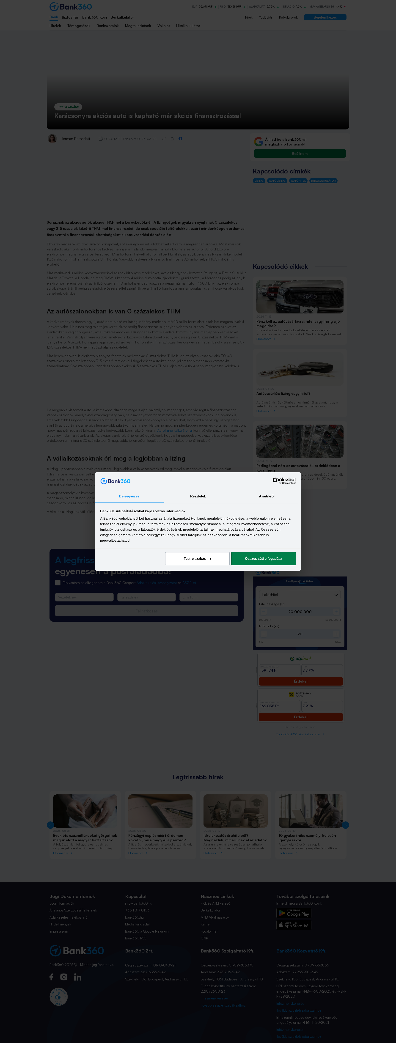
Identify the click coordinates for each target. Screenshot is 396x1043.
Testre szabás (195, 558)
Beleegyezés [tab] (129, 496)
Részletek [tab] (198, 496)
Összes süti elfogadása (263, 558)
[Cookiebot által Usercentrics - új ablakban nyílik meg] (276, 481)
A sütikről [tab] (267, 496)
